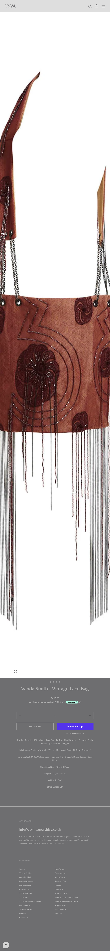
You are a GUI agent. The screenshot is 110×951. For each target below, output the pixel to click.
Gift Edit (58, 885)
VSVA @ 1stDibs (25, 893)
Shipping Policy (60, 905)
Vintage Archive (25, 873)
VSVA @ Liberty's (61, 893)
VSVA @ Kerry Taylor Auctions (66, 897)
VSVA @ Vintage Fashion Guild (66, 901)
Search (22, 869)
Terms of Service (25, 909)
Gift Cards (59, 889)
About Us (58, 913)
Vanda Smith (60, 877)
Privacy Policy (60, 909)
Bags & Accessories (26, 881)
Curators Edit (24, 889)
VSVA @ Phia (24, 897)
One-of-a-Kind (25, 877)
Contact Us (23, 918)
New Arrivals (60, 869)
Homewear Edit (25, 885)
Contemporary (60, 873)
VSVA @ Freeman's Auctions (30, 901)
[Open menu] (103, 6)
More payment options (75, 733)
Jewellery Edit (60, 881)
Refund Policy (24, 905)
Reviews (22, 913)
